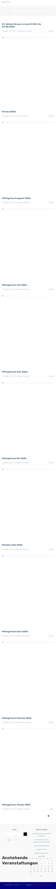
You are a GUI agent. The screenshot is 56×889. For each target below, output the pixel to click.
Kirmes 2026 (9, 111)
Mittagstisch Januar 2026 (16, 804)
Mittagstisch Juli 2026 (14, 285)
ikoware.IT (22, 885)
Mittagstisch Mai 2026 (14, 458)
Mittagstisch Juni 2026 (15, 372)
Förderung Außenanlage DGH (41, 845)
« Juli (40, 876)
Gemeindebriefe (21, 31)
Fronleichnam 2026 (41, 849)
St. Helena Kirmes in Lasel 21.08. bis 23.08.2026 (41, 835)
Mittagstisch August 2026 (16, 198)
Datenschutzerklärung (40, 885)
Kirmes (19, 116)
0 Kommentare (28, 31)
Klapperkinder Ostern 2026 (41, 853)
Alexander (6, 31)
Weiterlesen (51, 31)
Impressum (49, 885)
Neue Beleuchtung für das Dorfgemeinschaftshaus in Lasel (41, 841)
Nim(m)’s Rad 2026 (12, 545)
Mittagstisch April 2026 (15, 631)
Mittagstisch (20, 202)
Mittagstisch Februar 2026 (16, 718)
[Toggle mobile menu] (53, 3)
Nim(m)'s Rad (19, 549)
